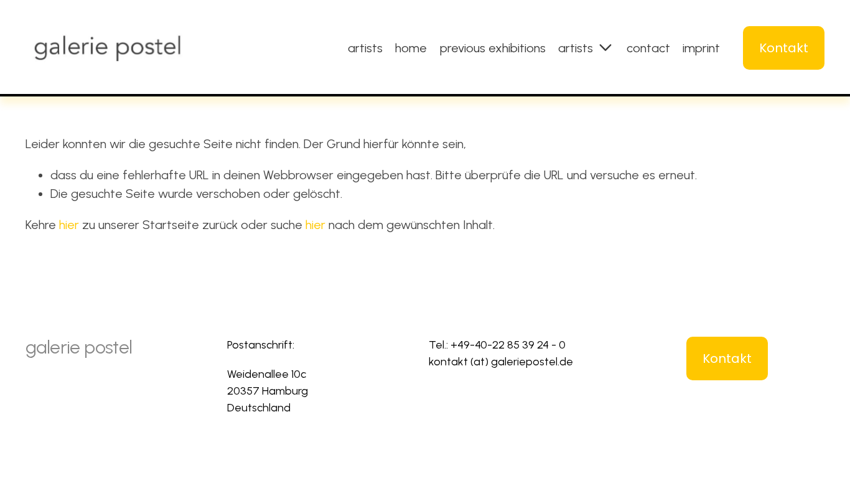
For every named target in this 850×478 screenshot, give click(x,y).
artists (365, 47)
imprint (701, 47)
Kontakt (783, 48)
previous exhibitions (493, 47)
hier (69, 224)
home (411, 47)
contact (648, 47)
